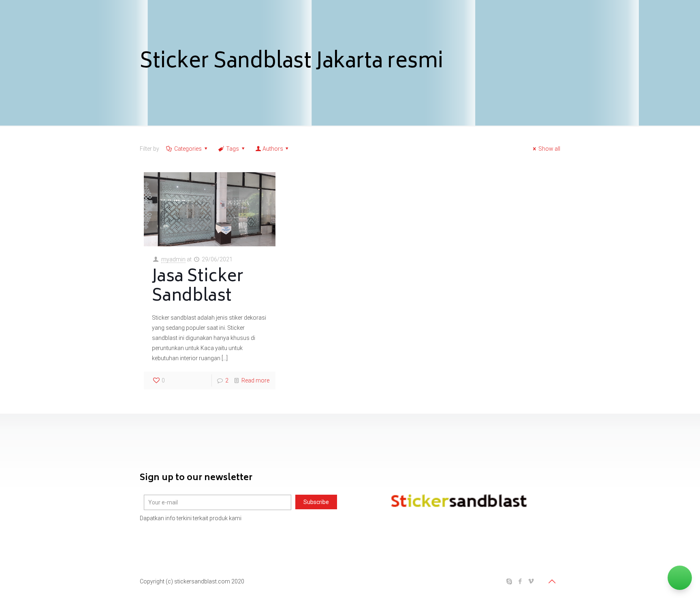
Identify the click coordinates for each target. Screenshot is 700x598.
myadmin (173, 259)
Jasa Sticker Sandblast (197, 287)
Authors (272, 148)
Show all (549, 148)
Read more (255, 380)
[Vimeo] (531, 581)
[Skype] (509, 581)
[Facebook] (520, 581)
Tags (232, 148)
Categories (188, 148)
